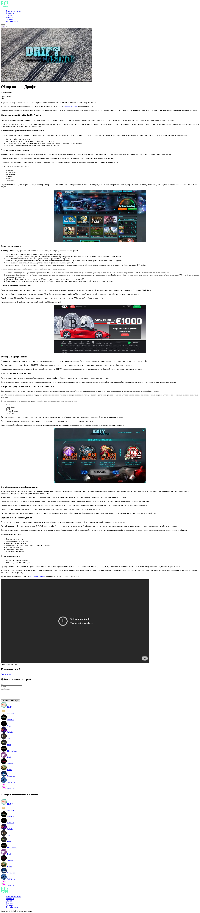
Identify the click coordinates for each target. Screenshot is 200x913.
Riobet (9, 770)
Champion (11, 776)
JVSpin (10, 732)
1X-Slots (10, 713)
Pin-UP (10, 707)
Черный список (12, 21)
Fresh (9, 745)
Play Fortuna (12, 751)
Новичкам (10, 13)
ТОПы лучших (71, 106)
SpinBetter (11, 782)
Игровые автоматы (13, 11)
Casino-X (10, 726)
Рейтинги (9, 19)
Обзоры (9, 15)
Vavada (10, 763)
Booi (9, 757)
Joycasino (10, 720)
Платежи (9, 17)
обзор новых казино (37, 576)
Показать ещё (6, 674)
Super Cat (10, 788)
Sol (8, 738)
